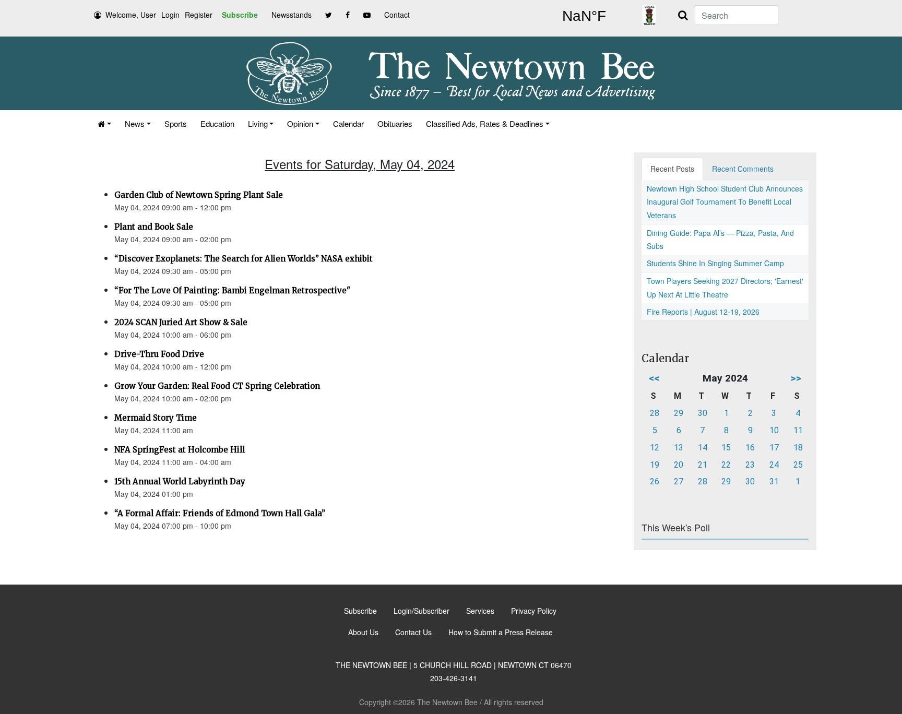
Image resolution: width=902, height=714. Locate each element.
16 (750, 448)
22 (726, 465)
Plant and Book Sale (153, 227)
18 (798, 448)
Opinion (300, 123)
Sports (175, 123)
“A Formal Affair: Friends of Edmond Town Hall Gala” (219, 513)
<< (654, 378)
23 (750, 465)
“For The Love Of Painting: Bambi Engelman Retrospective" (232, 290)
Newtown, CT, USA (584, 16)
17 (774, 448)
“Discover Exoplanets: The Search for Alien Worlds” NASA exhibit (243, 259)
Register (198, 14)
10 (774, 430)
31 (774, 481)
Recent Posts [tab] (672, 168)
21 (702, 465)
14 (702, 448)
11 (798, 430)
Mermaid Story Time (155, 418)
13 (678, 448)
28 (654, 413)
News (135, 123)
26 (654, 481)
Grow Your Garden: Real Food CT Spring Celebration (217, 386)
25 (798, 465)
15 (726, 448)
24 (774, 465)
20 (678, 465)
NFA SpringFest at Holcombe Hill (179, 450)
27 (678, 481)
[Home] (104, 123)
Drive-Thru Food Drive (159, 354)
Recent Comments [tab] (743, 168)
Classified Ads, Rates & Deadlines (484, 123)
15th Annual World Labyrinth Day (179, 481)
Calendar (348, 123)
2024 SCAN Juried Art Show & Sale (180, 322)
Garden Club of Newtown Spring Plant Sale (198, 195)
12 (654, 448)
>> (796, 378)
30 (702, 413)
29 (678, 413)
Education (217, 123)
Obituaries (394, 123)
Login (170, 14)
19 (654, 465)
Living (258, 123)
